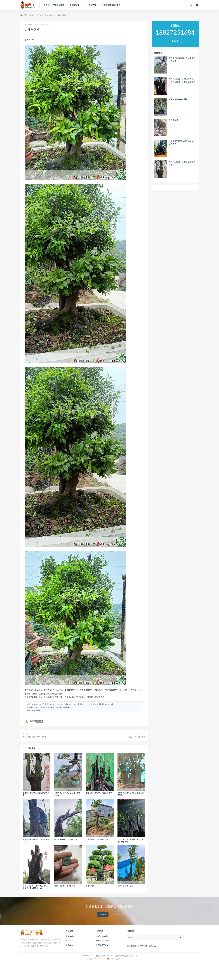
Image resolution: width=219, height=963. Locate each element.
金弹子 (30, 15)
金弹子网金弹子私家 (125, 886)
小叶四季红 (37, 710)
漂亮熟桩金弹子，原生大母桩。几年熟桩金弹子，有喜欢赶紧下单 (182, 82)
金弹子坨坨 (173, 120)
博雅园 (33, 721)
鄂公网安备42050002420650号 (122, 959)
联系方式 (116, 914)
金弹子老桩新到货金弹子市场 (34, 737)
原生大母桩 (90, 886)
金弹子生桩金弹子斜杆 (178, 99)
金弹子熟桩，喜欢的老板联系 (97, 840)
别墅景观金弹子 (102, 936)
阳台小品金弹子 (50, 15)
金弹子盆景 (39, 15)
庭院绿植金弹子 (102, 941)
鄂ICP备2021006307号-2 (95, 959)
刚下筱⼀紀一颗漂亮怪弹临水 (65, 840)
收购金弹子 (70, 936)
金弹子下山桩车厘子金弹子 (64, 886)
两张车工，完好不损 (137, 737)
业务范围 (103, 914)
